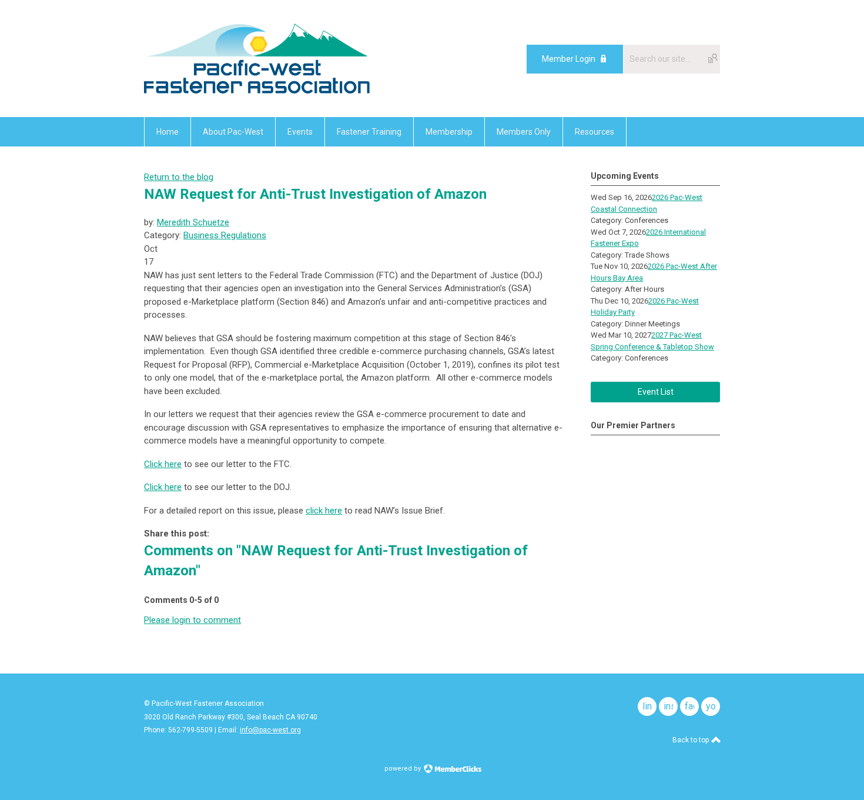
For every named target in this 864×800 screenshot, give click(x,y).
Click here (163, 464)
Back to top (691, 740)
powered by (403, 768)
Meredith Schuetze (193, 222)
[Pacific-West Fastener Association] (257, 90)
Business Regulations (224, 235)
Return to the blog (178, 177)
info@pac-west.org (270, 730)
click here (324, 510)
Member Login (568, 59)
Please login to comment (192, 620)
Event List (656, 391)
